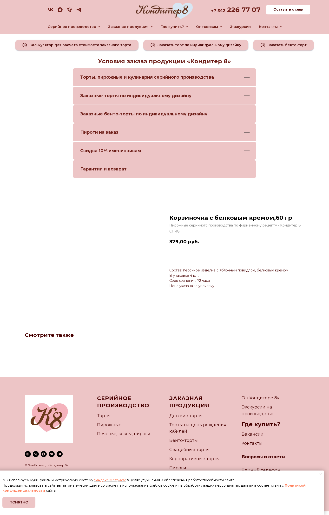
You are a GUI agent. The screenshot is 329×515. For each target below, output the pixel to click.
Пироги (177, 468)
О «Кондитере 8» (260, 398)
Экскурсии (240, 26)
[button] (76, 45)
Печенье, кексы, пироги (123, 433)
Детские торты (186, 415)
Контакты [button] (269, 26)
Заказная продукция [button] (129, 26)
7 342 (219, 10)
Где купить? (261, 424)
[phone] (69, 11)
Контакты (252, 443)
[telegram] (79, 11)
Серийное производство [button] (72, 26)
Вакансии (252, 434)
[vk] (51, 11)
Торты (87, 77)
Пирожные (109, 424)
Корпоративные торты (194, 458)
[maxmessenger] (60, 11)
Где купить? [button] (173, 26)
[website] (28, 454)
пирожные (110, 77)
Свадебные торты (189, 449)
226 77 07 (242, 10)
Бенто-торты (183, 440)
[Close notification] (320, 474)
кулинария (140, 77)
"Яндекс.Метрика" (110, 480)
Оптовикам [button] (207, 26)
